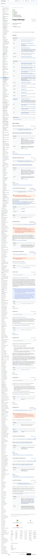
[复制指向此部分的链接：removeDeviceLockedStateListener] (25, 436)
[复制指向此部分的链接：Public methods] (20, 123)
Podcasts (12, 540)
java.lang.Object (18, 119)
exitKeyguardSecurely (24, 75)
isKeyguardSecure (23, 95)
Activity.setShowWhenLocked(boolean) (26, 77)
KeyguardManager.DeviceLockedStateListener (24, 129)
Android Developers (14, 7)
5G (15, 539)
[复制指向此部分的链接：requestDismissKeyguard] (22, 480)
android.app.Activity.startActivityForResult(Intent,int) (21, 201)
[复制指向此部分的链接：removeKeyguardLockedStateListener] (26, 458)
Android (12, 532)
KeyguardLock (26, 351)
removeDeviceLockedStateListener (26, 104)
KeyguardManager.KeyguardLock (15, 99)
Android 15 (25, 534)
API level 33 (34, 458)
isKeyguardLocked (23, 92)
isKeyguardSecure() (18, 325)
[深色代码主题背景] (35, 128)
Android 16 (25, 533)
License (14, 552)
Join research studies (35, 538)
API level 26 (34, 480)
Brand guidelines (18, 552)
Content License (31, 514)
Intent (16, 191)
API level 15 (34, 222)
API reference (3, 3)
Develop (18, 7)
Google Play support (34, 536)
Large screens (21, 532)
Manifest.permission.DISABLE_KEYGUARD (20, 240)
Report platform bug (35, 532)
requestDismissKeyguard (24, 112)
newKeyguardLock (23, 98)
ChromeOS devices (21, 535)
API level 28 (34, 252)
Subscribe (28, 554)
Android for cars (21, 537)
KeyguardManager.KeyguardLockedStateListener (28, 53)
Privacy (16, 538)
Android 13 (25, 536)
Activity (29, 112)
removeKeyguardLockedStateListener (26, 108)
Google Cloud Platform (13, 548)
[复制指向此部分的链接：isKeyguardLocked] (19, 337)
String (27, 98)
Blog (11, 539)
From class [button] (17, 119)
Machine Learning (16, 533)
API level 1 (33, 221)
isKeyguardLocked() (15, 183)
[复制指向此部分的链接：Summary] (17, 35)
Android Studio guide (31, 533)
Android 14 (25, 535)
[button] (5, 207)
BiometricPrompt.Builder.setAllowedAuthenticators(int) (23, 196)
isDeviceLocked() (15, 153)
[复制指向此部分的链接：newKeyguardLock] (19, 407)
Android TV (21, 538)
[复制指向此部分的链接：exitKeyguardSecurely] (20, 221)
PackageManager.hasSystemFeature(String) (23, 204)
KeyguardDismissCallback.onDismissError (27, 502)
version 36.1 (34, 436)
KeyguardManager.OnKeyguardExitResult (26, 56)
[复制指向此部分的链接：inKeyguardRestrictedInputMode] (24, 251)
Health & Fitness (16, 535)
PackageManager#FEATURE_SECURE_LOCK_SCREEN (22, 203)
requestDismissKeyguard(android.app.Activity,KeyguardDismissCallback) (25, 231)
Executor (32, 143)
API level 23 (34, 311)
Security (12, 535)
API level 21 (33, 188)
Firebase (12, 547)
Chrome (12, 546)
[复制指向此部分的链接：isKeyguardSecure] (19, 377)
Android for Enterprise (12, 534)
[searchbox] (5, 6)
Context (28, 279)
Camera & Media (16, 537)
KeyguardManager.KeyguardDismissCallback (27, 43)
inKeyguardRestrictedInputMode (25, 82)
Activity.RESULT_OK (15, 202)
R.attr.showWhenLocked (19, 414)
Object (16, 24)
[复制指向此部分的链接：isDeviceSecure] (18, 311)
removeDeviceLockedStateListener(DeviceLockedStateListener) (22, 154)
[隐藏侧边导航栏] (9, 554)
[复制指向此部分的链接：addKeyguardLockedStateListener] (25, 157)
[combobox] (18, 1)
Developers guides (30, 535)
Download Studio (30, 538)
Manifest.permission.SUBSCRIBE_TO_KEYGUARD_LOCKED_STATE (23, 133)
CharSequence (30, 191)
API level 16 (34, 337)
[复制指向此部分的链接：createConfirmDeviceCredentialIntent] (26, 188)
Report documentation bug (35, 534)
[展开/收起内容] (15, 9)
